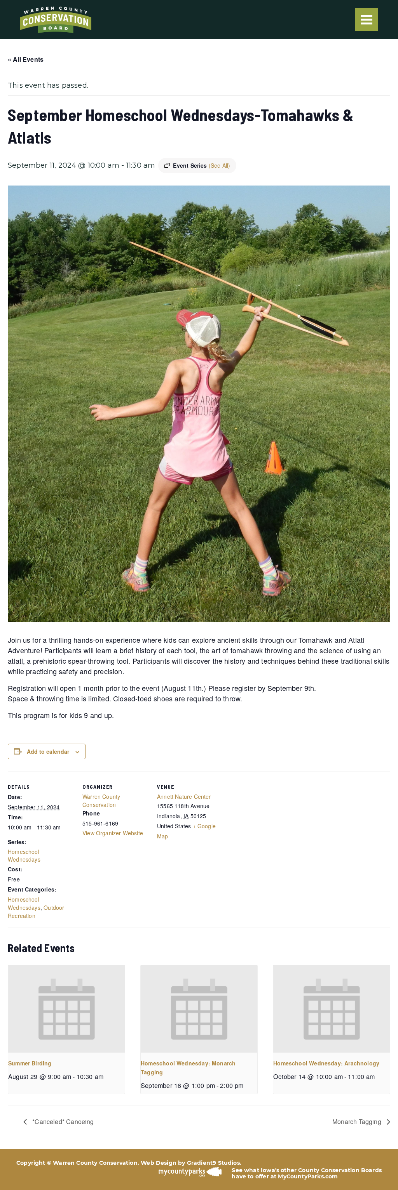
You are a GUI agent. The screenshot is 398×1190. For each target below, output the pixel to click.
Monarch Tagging (357, 1121)
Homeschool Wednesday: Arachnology (326, 1063)
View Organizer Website (112, 833)
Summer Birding (30, 1063)
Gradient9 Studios (213, 1162)
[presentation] (66, 1009)
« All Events (26, 59)
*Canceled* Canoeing (62, 1121)
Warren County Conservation (101, 800)
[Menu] (366, 19)
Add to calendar (48, 751)
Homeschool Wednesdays (24, 855)
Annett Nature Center (184, 796)
